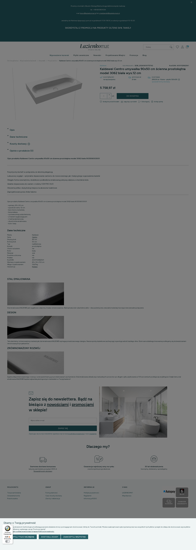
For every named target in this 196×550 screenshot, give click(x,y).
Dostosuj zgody (49, 537)
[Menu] (11, 525)
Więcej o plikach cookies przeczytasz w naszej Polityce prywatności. (29, 531)
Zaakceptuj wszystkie (74, 537)
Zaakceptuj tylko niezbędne (20, 537)
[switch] (7, 541)
